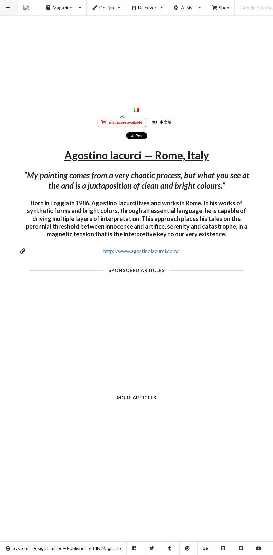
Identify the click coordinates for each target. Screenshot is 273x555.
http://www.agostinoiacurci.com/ (141, 251)
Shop (224, 7)
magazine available (125, 122)
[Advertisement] (136, 46)
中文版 (166, 122)
